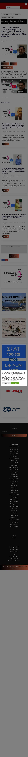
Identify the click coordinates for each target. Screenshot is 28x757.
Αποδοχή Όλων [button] (15, 383)
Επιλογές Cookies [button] (6, 383)
